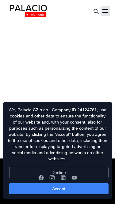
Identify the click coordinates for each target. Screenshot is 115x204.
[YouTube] (74, 178)
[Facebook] (41, 178)
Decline (59, 172)
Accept (58, 188)
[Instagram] (52, 178)
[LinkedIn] (63, 178)
